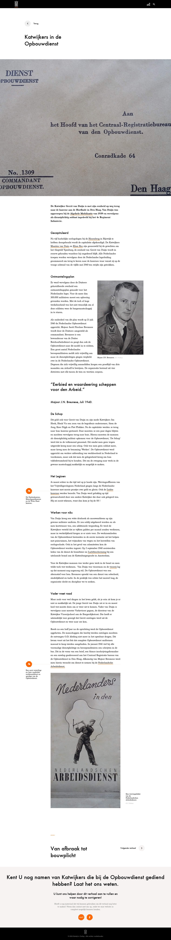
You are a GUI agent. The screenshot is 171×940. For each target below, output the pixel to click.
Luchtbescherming (97, 551)
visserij (113, 566)
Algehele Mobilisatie (81, 213)
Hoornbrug (94, 238)
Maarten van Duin (60, 246)
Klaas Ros (78, 246)
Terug (36, 23)
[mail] (81, 920)
